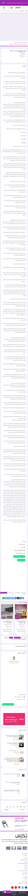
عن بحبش (25, 858)
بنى (10, 806)
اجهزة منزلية (17, 42)
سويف (7, 806)
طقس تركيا (25, 872)
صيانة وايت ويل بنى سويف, (16, 490)
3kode (17, 893)
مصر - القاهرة (20, 624)
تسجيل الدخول (17, 638)
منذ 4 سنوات (22, 56)
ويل (13, 806)
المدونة (25, 868)
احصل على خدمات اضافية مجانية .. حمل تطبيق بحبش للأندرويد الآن (16, 3)
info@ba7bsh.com (21, 883)
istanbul (23, 881)
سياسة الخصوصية (24, 860)
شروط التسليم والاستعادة (22, 863)
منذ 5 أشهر (21, 627)
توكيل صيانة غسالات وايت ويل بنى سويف (18, 181)
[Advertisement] (14, 26)
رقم (24, 806)
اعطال (21, 806)
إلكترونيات (22, 42)
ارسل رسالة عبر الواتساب (19, 556)
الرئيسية (25, 42)
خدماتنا (26, 861)
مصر (10, 7)
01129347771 (22, 809)
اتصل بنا (25, 867)
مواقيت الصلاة (24, 874)
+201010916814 (21, 560)
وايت (17, 806)
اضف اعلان (9, 892)
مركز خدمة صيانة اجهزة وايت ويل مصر (18, 479)
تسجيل (11, 638)
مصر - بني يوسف (21, 55)
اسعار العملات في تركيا (23, 870)
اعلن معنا (25, 865)
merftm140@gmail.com (18, 696)
